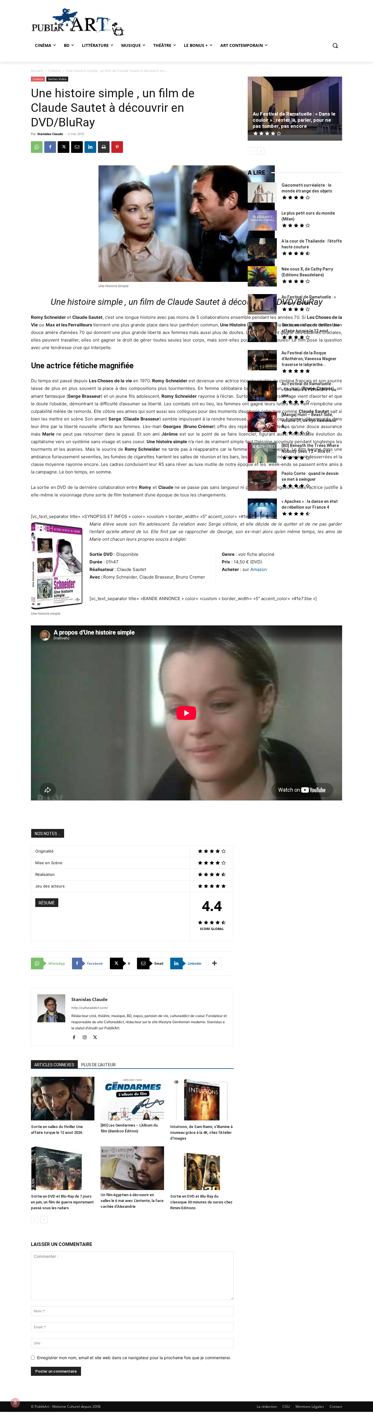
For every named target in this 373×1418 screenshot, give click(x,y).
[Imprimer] (104, 147)
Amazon (258, 569)
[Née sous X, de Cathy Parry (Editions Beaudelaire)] (262, 277)
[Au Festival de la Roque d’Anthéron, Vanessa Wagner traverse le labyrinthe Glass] (262, 361)
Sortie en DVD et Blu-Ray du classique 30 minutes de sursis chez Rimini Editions (201, 1202)
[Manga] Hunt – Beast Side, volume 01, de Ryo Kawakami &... (308, 420)
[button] (335, 45)
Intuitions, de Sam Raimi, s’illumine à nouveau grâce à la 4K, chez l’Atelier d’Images (201, 1133)
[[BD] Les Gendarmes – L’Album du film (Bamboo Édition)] (132, 1098)
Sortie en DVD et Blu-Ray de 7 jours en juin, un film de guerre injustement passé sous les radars (62, 1202)
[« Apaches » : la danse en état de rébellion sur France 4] (262, 509)
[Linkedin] (90, 147)
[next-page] (43, 1219)
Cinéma (54, 70)
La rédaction (267, 1406)
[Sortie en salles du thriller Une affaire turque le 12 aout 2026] (62, 1099)
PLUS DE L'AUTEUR (98, 1064)
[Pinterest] (117, 147)
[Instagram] (87, 1037)
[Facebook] (50, 147)
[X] (63, 147)
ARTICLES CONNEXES (54, 1064)
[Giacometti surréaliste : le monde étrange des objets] (262, 193)
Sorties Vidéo (57, 79)
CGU (286, 1406)
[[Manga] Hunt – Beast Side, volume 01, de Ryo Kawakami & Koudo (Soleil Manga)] (262, 423)
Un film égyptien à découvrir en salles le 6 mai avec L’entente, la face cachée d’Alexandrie (132, 1201)
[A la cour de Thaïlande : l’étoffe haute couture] (262, 249)
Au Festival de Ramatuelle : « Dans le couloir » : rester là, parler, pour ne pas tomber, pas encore (294, 120)
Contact (336, 1406)
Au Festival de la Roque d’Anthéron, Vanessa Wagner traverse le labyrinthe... (309, 359)
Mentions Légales (309, 1406)
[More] (214, 963)
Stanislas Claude (50, 134)
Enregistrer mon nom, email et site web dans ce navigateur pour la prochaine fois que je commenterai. (134, 1357)
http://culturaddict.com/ (89, 1008)
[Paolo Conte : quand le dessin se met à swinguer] (262, 481)
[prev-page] (34, 1219)
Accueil (37, 70)
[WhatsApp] (37, 147)
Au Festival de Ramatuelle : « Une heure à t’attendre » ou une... (308, 389)
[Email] (77, 147)
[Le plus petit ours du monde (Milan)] (262, 221)
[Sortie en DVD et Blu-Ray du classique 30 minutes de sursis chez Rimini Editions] (202, 1168)
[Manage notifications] (15, 1403)
